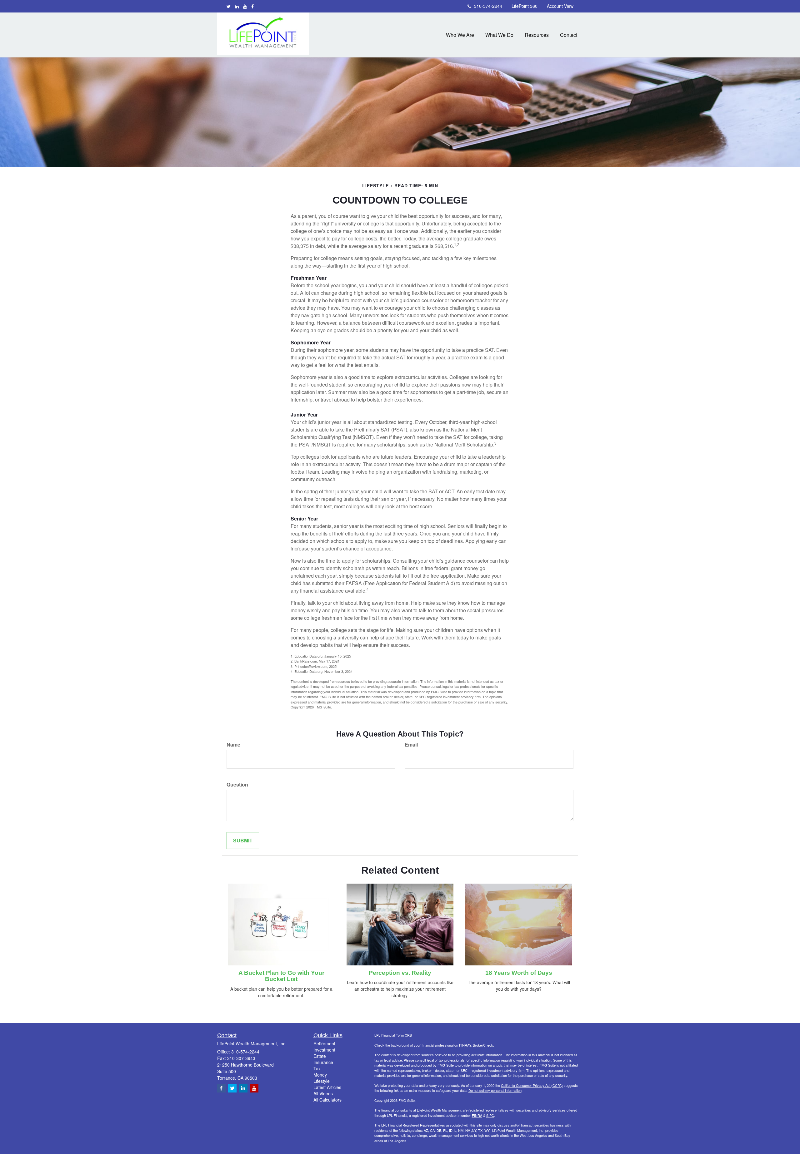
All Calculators (327, 1100)
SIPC (490, 1115)
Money (320, 1075)
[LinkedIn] (237, 6)
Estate (319, 1056)
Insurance (323, 1062)
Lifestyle (321, 1081)
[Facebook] (252, 6)
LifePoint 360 (525, 6)
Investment (324, 1050)
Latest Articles (327, 1087)
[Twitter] (229, 6)
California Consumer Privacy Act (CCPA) (532, 1085)
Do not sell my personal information (495, 1090)
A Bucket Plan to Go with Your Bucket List (281, 976)
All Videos (323, 1093)
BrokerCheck (483, 1045)
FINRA (477, 1115)
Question (237, 784)
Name (233, 744)
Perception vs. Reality (400, 972)
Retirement (324, 1043)
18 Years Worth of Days (518, 972)
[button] (460, 35)
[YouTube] (245, 6)
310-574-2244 (488, 6)
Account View (560, 6)
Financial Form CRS (396, 1035)
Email (411, 744)
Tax (317, 1068)
